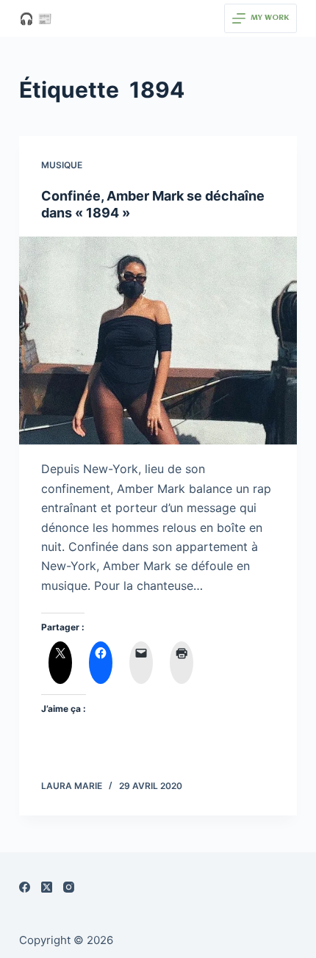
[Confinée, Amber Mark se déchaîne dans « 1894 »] (158, 341)
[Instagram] (68, 887)
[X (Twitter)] (46, 887)
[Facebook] (24, 887)
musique (61, 164)
